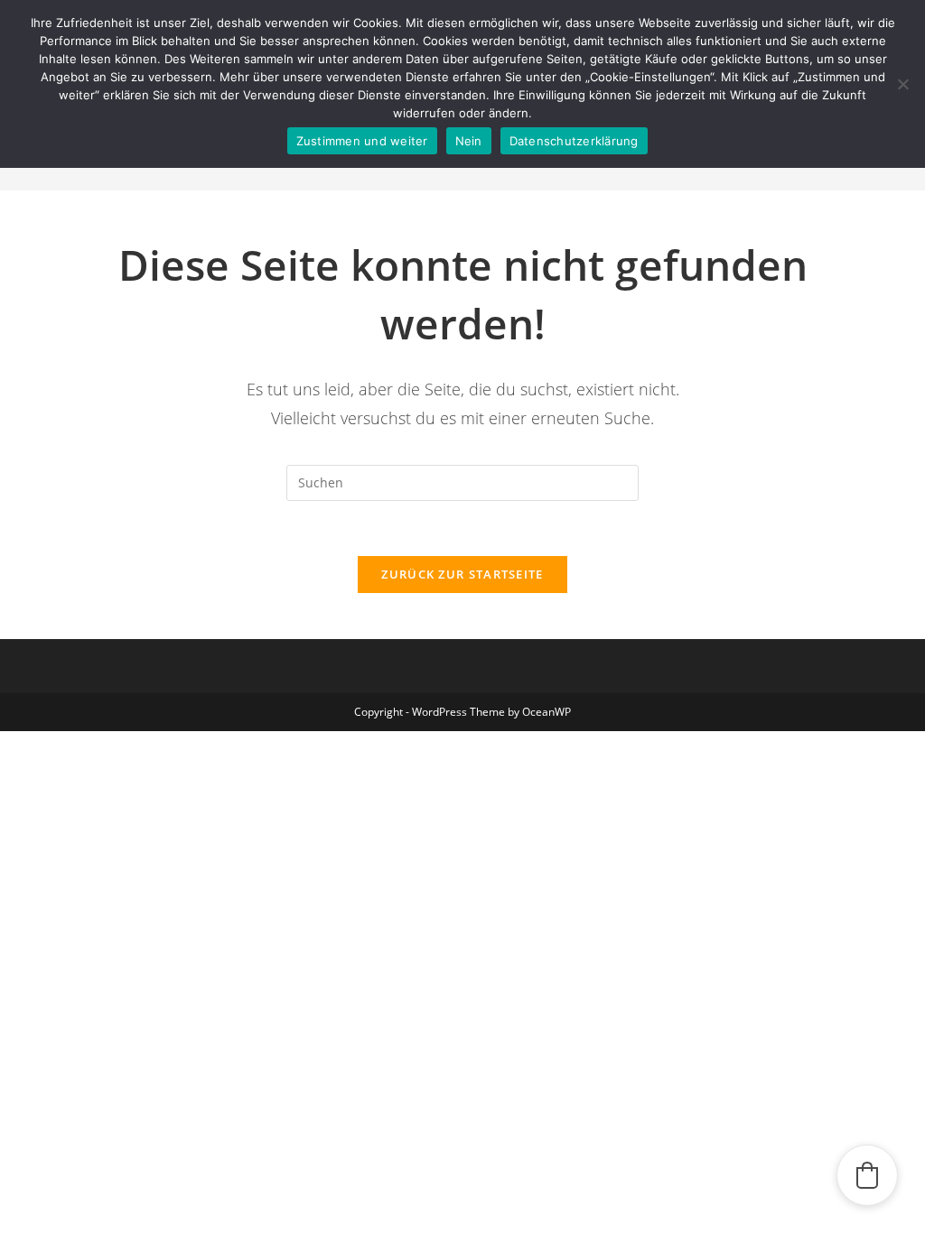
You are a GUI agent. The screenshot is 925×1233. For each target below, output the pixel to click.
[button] (867, 1175)
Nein (468, 141)
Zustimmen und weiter (362, 141)
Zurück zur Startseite (462, 574)
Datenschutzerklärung (574, 141)
